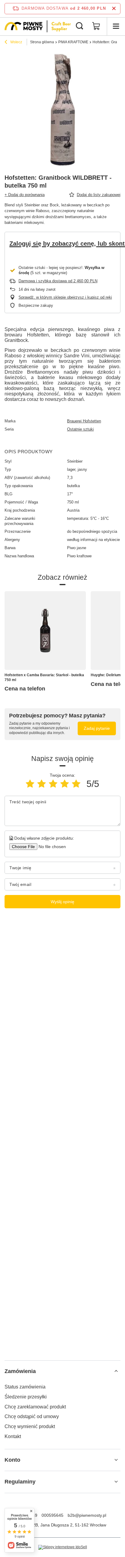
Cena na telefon (25, 689)
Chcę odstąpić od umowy (32, 1416)
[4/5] (64, 784)
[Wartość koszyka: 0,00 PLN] (96, 26)
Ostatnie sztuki (80, 429)
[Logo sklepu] (38, 26)
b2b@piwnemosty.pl (87, 1515)
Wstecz (15, 42)
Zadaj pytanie (97, 728)
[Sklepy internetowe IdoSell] (62, 1547)
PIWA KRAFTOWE (73, 42)
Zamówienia (20, 1371)
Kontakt (13, 1436)
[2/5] (41, 784)
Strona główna (42, 42)
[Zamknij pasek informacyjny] (114, 8)
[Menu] (116, 26)
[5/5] (76, 784)
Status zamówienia (25, 1386)
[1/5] (30, 784)
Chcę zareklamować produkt (35, 1406)
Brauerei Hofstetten (84, 421)
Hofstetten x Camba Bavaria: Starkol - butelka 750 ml (44, 677)
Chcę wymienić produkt (30, 1426)
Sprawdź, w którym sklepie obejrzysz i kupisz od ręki (65, 297)
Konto (12, 1460)
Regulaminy (20, 1482)
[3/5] (53, 784)
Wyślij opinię (62, 901)
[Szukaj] (79, 26)
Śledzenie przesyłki (26, 1396)
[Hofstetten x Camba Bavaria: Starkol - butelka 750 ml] (45, 630)
